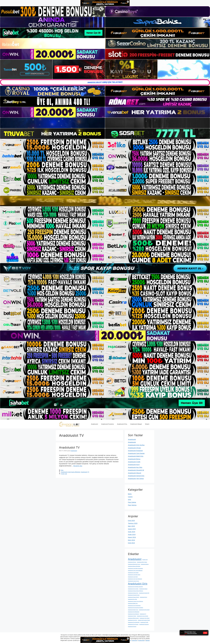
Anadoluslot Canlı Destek (136, 453)
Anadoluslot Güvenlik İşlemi (133, 595)
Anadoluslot (94, 424)
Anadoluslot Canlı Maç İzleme (134, 574)
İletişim (147, 424)
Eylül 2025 (131, 520)
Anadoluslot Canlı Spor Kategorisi (135, 578)
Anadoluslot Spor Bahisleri (133, 613)
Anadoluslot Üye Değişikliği (134, 622)
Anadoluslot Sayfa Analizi (144, 609)
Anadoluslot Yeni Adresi (136, 478)
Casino (130, 497)
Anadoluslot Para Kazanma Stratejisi (135, 607)
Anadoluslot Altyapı (134, 448)
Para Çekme (132, 502)
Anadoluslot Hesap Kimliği (133, 597)
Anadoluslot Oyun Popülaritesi (134, 605)
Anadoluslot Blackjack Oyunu (134, 564)
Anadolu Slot (145, 559)
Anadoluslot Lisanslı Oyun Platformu (135, 601)
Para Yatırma (132, 505)
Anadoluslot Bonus (134, 459)
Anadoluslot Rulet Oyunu (133, 609)
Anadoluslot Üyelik (134, 462)
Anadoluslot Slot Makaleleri (133, 611)
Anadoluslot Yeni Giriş (132, 620)
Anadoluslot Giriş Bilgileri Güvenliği (135, 586)
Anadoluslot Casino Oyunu (133, 581)
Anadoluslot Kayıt (134, 464)
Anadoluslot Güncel (143, 588)
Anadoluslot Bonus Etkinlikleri (134, 566)
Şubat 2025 (132, 529)
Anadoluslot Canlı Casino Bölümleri (70, 472)
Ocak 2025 (131, 532)
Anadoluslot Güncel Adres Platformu (135, 590)
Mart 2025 (131, 526)
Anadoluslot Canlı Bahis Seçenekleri (135, 568)
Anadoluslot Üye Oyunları (133, 624)
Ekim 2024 (131, 540)
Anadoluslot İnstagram (135, 450)
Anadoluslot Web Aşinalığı (133, 618)
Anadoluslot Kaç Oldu (135, 467)
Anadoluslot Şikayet (136, 424)
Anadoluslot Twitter (132, 616)
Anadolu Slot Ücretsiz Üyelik (144, 620)
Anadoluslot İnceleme (107, 424)
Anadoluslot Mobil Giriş (135, 456)
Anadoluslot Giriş (122, 424)
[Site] (52, 144)
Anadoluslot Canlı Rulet (133, 576)
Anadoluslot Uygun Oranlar (142, 616)
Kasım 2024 (132, 537)
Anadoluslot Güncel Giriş (136, 476)
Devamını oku (77, 466)
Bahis (130, 494)
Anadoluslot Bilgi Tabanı (142, 562)
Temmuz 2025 (132, 523)
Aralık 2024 (132, 534)
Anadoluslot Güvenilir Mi (136, 470)
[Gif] (105, 201)
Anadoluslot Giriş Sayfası (136, 445)
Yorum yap (64, 473)
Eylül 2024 (131, 543)
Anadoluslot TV (69, 447)
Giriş (62, 470)
